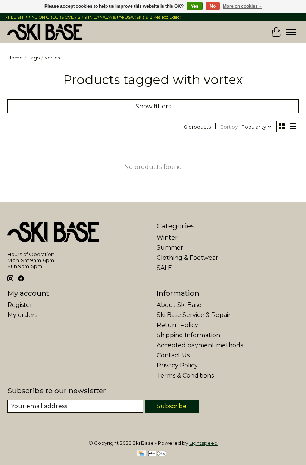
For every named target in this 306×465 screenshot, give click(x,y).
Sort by (229, 127)
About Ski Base (179, 304)
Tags (34, 58)
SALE (164, 267)
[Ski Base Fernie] (44, 32)
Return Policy (177, 325)
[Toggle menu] (291, 32)
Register (19, 304)
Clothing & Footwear (187, 257)
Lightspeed (203, 443)
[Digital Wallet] (157, 454)
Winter (167, 237)
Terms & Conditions (185, 375)
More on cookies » (242, 6)
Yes (195, 6)
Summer (170, 247)
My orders (22, 314)
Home (15, 58)
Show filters (153, 106)
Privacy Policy (177, 365)
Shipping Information (188, 335)
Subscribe (172, 406)
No (213, 6)
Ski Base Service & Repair (194, 314)
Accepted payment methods (200, 345)
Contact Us (173, 355)
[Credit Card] (141, 454)
